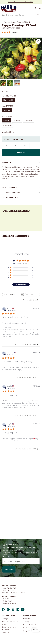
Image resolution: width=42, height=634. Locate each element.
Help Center (27, 618)
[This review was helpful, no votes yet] (34, 344)
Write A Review (21, 284)
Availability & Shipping (11, 192)
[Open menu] (39, 8)
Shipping (26, 622)
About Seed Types (8, 132)
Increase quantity (24, 145)
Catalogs (5, 618)
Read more (5, 178)
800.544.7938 (11, 588)
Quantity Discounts (9, 187)
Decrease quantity (6, 145)
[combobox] (18, 15)
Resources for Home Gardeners (9, 628)
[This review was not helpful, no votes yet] (37, 344)
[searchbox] (11, 294)
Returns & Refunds (29, 625)
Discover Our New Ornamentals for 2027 (20, 2)
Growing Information (10, 198)
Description (6, 162)
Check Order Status (29, 628)
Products (7, 22)
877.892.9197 (9, 590)
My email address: (8, 557)
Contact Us (26, 631)
